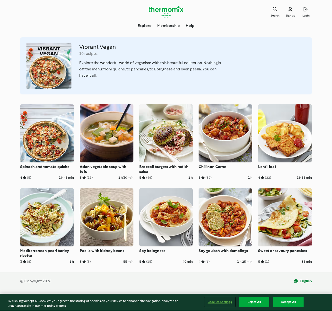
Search (275, 15)
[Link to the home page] (166, 11)
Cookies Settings (220, 302)
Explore (144, 25)
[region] (166, 302)
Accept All (288, 302)
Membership (168, 25)
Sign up (290, 15)
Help (190, 25)
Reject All (254, 302)
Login (306, 15)
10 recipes (88, 53)
